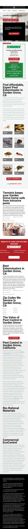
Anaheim (22, 352)
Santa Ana (16, 398)
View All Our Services (13, 178)
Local (9, 10)
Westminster (7, 353)
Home (4, 10)
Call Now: (10, 20)
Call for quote (13, 33)
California (14, 10)
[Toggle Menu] (14, 7)
